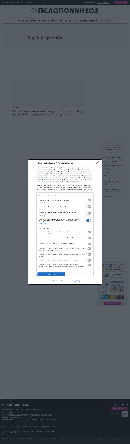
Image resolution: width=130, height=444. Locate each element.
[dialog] (65, 222)
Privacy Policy (76, 281)
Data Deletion (54, 281)
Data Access (65, 281)
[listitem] (65, 196)
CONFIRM (51, 274)
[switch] (88, 200)
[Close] (98, 163)
